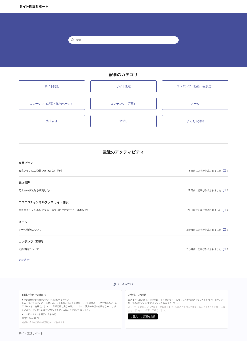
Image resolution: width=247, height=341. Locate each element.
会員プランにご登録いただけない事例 (40, 170)
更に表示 (24, 259)
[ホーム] (34, 6)
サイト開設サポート (31, 333)
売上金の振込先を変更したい (35, 190)
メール (23, 221)
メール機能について (30, 229)
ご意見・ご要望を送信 (143, 316)
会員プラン (26, 162)
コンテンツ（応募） (32, 241)
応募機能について (29, 249)
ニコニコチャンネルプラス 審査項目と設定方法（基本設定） (54, 209)
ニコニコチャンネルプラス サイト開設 (44, 202)
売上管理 (24, 182)
